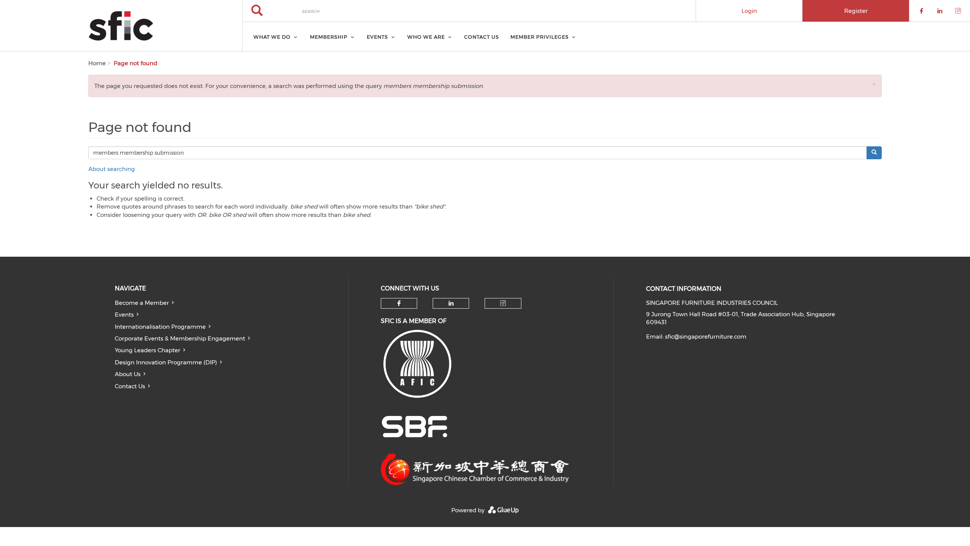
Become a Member (142, 302)
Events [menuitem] (377, 37)
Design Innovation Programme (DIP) (166, 362)
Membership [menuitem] (328, 37)
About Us (128, 374)
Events (124, 314)
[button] (874, 84)
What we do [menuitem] (272, 37)
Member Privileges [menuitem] (539, 37)
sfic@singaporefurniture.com (705, 336)
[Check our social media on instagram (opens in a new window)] (503, 303)
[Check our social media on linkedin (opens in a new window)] (451, 303)
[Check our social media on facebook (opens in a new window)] (399, 303)
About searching (111, 169)
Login (749, 10)
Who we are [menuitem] (426, 37)
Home (97, 63)
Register (856, 10)
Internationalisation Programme (160, 326)
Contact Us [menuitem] (481, 37)
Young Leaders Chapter (147, 350)
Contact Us (130, 386)
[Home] (121, 26)
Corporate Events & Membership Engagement (180, 338)
